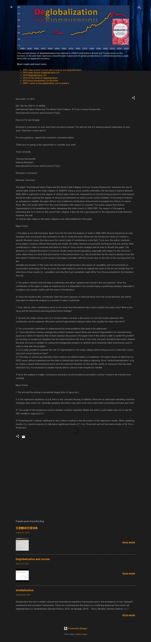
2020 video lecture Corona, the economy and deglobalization (52, 70)
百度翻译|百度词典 (27, 528)
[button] (133, 98)
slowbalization (25, 590)
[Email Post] (23, 438)
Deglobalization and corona (33, 559)
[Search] (139, 8)
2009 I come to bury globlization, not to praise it (46, 83)
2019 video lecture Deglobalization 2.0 (41, 72)
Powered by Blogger (77, 628)
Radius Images (82, 634)
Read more (128, 542)
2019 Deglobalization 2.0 (34, 75)
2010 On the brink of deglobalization (40, 78)
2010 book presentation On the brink (40, 80)
